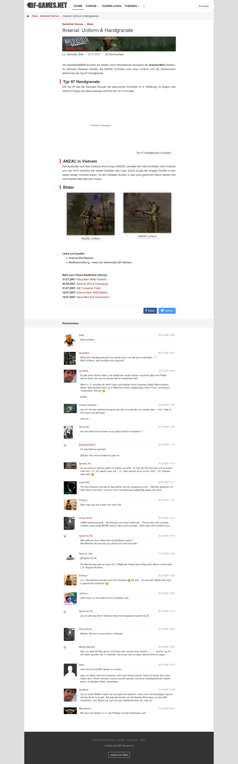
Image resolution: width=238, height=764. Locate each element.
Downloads (111, 6)
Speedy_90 (85, 463)
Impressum (132, 739)
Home (78, 6)
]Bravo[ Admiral (87, 646)
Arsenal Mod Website (81, 258)
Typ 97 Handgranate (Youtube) (153, 153)
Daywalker (84, 352)
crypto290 (84, 482)
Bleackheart (85, 708)
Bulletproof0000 (87, 444)
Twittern (169, 310)
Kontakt (121, 739)
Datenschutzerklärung (103, 739)
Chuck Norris (85, 517)
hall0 (81, 335)
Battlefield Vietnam (49, 16)
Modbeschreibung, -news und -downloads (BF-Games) (100, 262)
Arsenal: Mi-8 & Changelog (92, 284)
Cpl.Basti (83, 370)
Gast (81, 664)
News (35, 16)
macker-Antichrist (88, 404)
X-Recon (83, 500)
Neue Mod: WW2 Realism (92, 279)
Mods (90, 24)
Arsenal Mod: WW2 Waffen (92, 292)
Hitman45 (84, 426)
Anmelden (204, 6)
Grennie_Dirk (86, 553)
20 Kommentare (114, 54)
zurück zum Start (119, 754)
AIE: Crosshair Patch (89, 288)
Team (143, 739)
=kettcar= (84, 593)
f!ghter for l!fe (86, 535)
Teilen (151, 310)
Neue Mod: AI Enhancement (93, 297)
